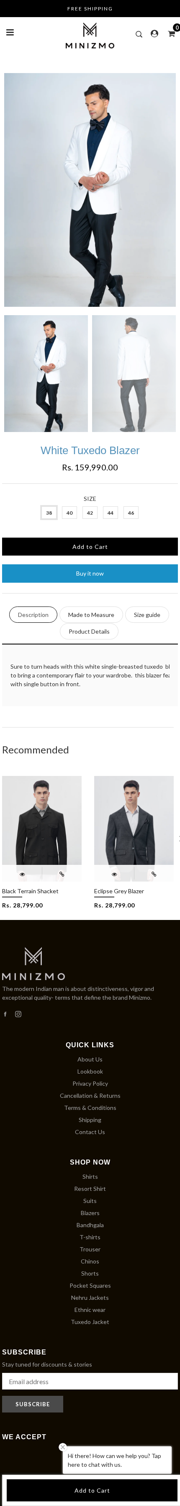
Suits (90, 1200)
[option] (90, 190)
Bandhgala (90, 1224)
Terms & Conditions (90, 1107)
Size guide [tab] (147, 614)
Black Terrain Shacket (30, 891)
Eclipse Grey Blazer (119, 891)
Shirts (90, 1176)
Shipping (90, 1119)
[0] (168, 33)
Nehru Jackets (90, 1297)
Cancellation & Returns (90, 1095)
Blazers (90, 1212)
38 (49, 513)
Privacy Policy (90, 1083)
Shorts (90, 1273)
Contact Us (90, 1131)
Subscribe (32, 1404)
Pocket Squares (90, 1285)
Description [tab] (33, 614)
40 (69, 513)
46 (131, 513)
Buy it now (90, 573)
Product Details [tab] (89, 631)
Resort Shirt (90, 1188)
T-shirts (90, 1237)
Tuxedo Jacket (90, 1321)
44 (110, 513)
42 (90, 513)
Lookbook (90, 1071)
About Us (90, 1059)
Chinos (90, 1261)
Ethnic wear (90, 1309)
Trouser (90, 1249)
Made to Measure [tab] (91, 614)
